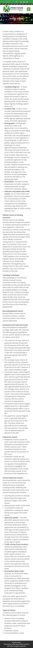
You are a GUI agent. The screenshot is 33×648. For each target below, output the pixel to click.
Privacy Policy (16, 642)
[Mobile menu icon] (28, 9)
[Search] (16, 2)
